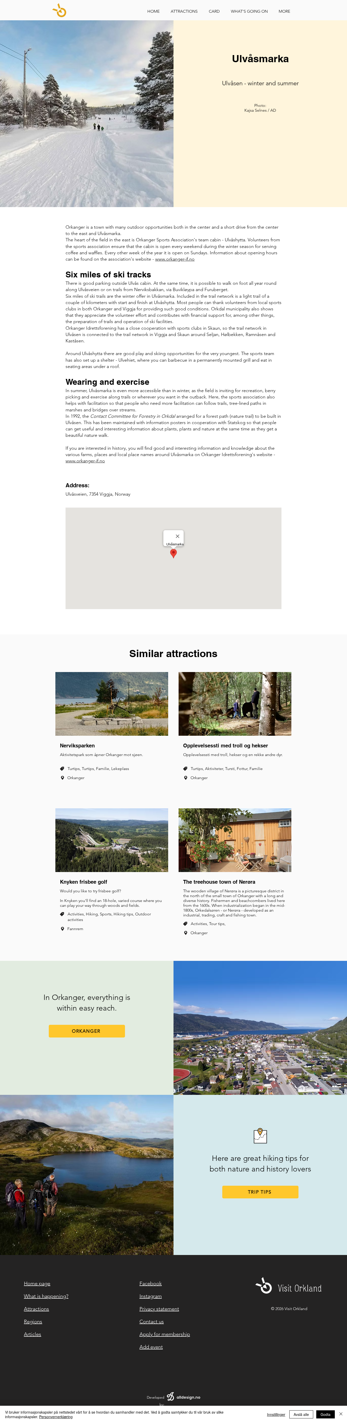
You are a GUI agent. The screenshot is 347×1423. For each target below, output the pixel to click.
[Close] (341, 1414)
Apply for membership (164, 1334)
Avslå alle (301, 1414)
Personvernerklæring (56, 1416)
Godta (325, 1414)
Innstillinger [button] (276, 1414)
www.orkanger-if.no (175, 259)
